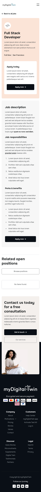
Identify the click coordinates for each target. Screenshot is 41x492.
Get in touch (20, 332)
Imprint (30, 445)
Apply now (20, 239)
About (10, 415)
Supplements (10, 452)
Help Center (30, 415)
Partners (10, 462)
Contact (10, 433)
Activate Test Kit (30, 422)
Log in (30, 426)
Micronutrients (10, 448)
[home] (9, 5)
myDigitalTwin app (30, 419)
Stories (10, 426)
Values (10, 429)
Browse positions (20, 271)
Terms (30, 448)
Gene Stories (10, 445)
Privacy (31, 452)
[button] (38, 5)
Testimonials (10, 459)
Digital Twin (10, 455)
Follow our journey (20, 481)
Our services (20, 340)
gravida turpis (10, 153)
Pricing (10, 422)
